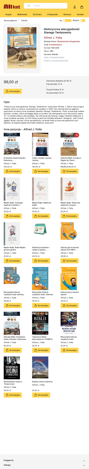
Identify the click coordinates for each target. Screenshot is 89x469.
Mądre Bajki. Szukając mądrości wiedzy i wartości (13, 204)
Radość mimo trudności (42, 381)
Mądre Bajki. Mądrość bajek (41, 204)
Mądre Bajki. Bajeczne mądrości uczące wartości (70, 204)
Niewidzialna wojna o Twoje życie (13, 382)
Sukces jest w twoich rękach (70, 293)
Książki (8, 14)
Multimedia (22, 14)
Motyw (76, 20)
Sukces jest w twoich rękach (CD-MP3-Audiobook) (70, 248)
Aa (60, 20)
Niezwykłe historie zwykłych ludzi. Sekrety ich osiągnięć (42, 293)
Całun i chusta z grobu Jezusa (41, 159)
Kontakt (80, 14)
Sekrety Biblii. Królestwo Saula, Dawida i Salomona (15, 338)
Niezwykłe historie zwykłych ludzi (69, 338)
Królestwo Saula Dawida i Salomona (15, 159)
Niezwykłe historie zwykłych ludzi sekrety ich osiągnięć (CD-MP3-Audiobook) (14, 293)
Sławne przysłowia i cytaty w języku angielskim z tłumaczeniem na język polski (42, 248)
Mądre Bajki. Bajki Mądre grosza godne (14, 248)
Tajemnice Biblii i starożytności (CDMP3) (42, 338)
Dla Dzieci (37, 14)
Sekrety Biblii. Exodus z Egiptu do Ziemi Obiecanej (71, 159)
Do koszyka (15, 91)
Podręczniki (52, 14)
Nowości (67, 14)
